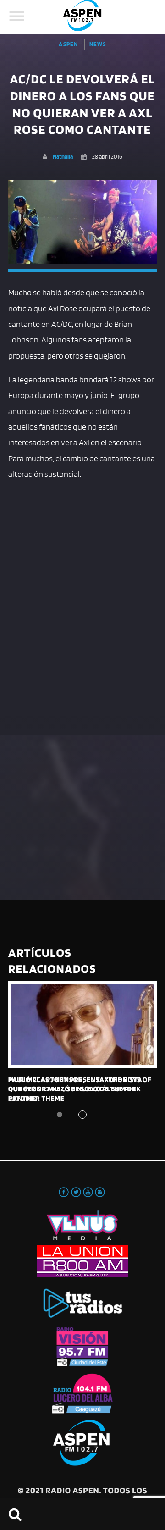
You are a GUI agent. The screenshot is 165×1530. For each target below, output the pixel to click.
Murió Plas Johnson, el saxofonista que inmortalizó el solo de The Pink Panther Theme (75, 1089)
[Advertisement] (82, 572)
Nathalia (63, 156)
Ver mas (82, 1024)
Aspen (68, 44)
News (97, 44)
